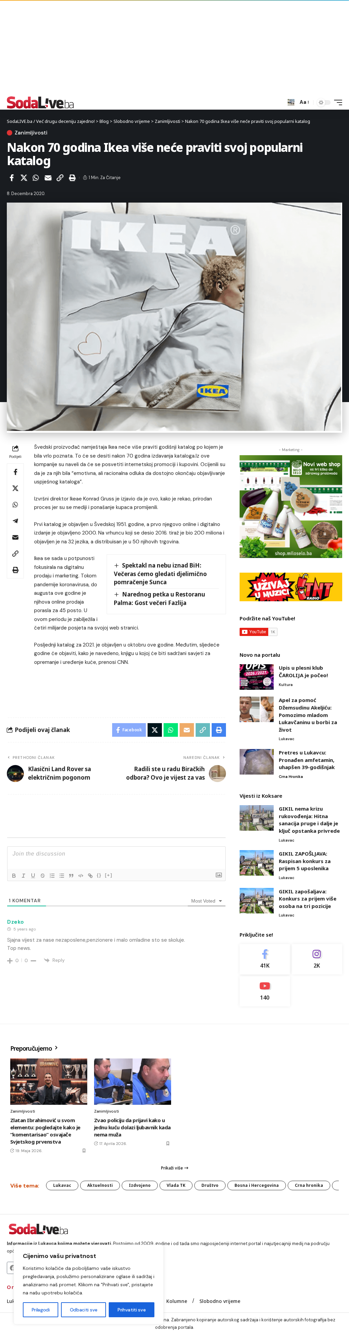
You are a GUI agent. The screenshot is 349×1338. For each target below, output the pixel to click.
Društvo (209, 1185)
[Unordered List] (61, 876)
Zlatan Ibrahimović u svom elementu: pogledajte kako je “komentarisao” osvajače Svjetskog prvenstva (45, 1131)
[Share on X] (24, 177)
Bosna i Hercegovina (256, 1185)
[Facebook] (265, 959)
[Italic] (23, 876)
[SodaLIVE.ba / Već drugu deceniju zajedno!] (40, 102)
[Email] (48, 177)
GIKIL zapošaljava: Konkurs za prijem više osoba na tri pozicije (307, 898)
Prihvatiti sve (132, 1310)
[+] (108, 875)
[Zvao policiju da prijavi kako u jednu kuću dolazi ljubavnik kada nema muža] (132, 1081)
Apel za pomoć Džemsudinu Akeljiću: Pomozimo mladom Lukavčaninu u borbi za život (308, 715)
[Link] (90, 876)
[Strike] (42, 876)
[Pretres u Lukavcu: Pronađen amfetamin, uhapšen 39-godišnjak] (257, 762)
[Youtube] (265, 991)
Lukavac (286, 738)
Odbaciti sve (83, 1310)
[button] (291, 102)
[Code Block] (81, 876)
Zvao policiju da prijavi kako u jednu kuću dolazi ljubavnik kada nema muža (132, 1127)
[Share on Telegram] (15, 521)
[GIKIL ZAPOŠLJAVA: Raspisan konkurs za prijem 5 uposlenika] (257, 863)
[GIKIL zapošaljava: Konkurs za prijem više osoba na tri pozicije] (257, 900)
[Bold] (14, 876)
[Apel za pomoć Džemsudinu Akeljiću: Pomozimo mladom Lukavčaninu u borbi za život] (257, 709)
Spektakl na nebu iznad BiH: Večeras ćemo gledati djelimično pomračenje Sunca (160, 573)
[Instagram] (317, 959)
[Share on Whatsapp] (36, 177)
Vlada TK (176, 1185)
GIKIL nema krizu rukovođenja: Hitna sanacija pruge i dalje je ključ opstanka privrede (309, 819)
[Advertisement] (174, 47)
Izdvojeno (140, 1185)
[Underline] (33, 876)
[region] (89, 1284)
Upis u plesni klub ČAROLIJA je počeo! (303, 671)
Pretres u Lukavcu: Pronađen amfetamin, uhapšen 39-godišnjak (307, 759)
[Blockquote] (71, 876)
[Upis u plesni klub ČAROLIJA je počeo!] (257, 677)
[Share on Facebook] (11, 177)
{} (99, 875)
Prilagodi (41, 1310)
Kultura (286, 684)
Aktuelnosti (100, 1185)
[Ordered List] (52, 876)
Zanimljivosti (31, 133)
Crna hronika (291, 776)
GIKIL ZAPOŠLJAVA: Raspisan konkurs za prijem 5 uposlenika (305, 861)
